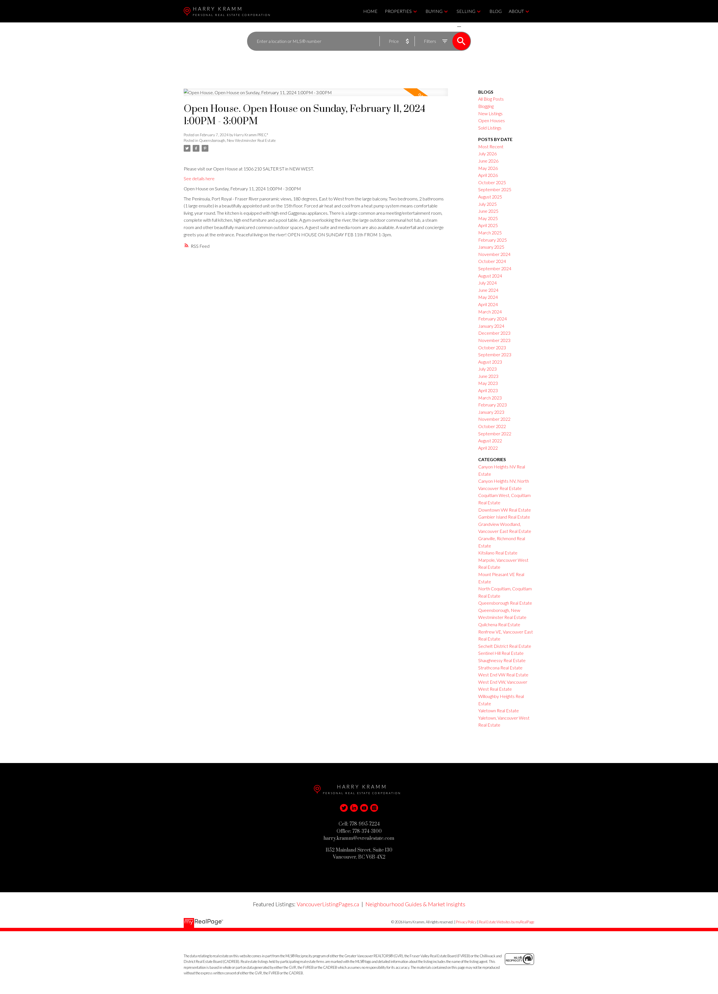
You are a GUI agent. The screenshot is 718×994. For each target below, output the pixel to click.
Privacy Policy (466, 922)
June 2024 (488, 290)
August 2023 (490, 361)
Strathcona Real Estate (500, 667)
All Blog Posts (491, 98)
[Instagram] (374, 808)
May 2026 (488, 168)
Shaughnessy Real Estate (502, 660)
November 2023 (494, 340)
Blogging (486, 106)
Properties (398, 11)
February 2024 (492, 318)
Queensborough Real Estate (505, 602)
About (516, 11)
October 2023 (492, 347)
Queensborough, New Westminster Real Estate (237, 140)
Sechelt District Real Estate (504, 646)
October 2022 (492, 426)
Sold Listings (489, 127)
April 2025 (488, 225)
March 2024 (490, 311)
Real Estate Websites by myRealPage (506, 922)
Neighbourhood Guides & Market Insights (415, 904)
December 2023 (494, 333)
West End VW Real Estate (503, 674)
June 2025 (488, 211)
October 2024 (492, 261)
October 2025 (492, 182)
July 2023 (487, 368)
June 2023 (488, 376)
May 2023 (488, 383)
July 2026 (487, 153)
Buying (434, 11)
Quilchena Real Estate (499, 624)
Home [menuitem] (370, 11)
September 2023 (494, 354)
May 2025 (488, 218)
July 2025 (487, 204)
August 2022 (490, 440)
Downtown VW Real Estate (504, 509)
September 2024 (494, 268)
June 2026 (488, 160)
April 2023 (488, 390)
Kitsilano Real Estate (497, 552)
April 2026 (488, 175)
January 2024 (491, 326)
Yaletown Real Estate (498, 710)
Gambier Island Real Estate (504, 516)
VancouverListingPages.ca (328, 904)
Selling (466, 11)
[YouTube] (364, 808)
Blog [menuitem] (495, 11)
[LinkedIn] (354, 808)
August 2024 (490, 275)
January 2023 (491, 412)
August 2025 (490, 196)
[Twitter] (344, 808)
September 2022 (494, 433)
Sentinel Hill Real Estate (501, 653)
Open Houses (491, 120)
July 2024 (487, 282)
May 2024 (488, 297)
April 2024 (488, 304)
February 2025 (492, 239)
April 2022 (488, 447)
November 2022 (494, 419)
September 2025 (494, 189)
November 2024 (494, 254)
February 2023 (492, 404)
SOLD (467, 26)
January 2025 (491, 246)
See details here (199, 178)
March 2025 (490, 232)
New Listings (490, 113)
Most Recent (490, 146)
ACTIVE (446, 26)
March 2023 (490, 397)
